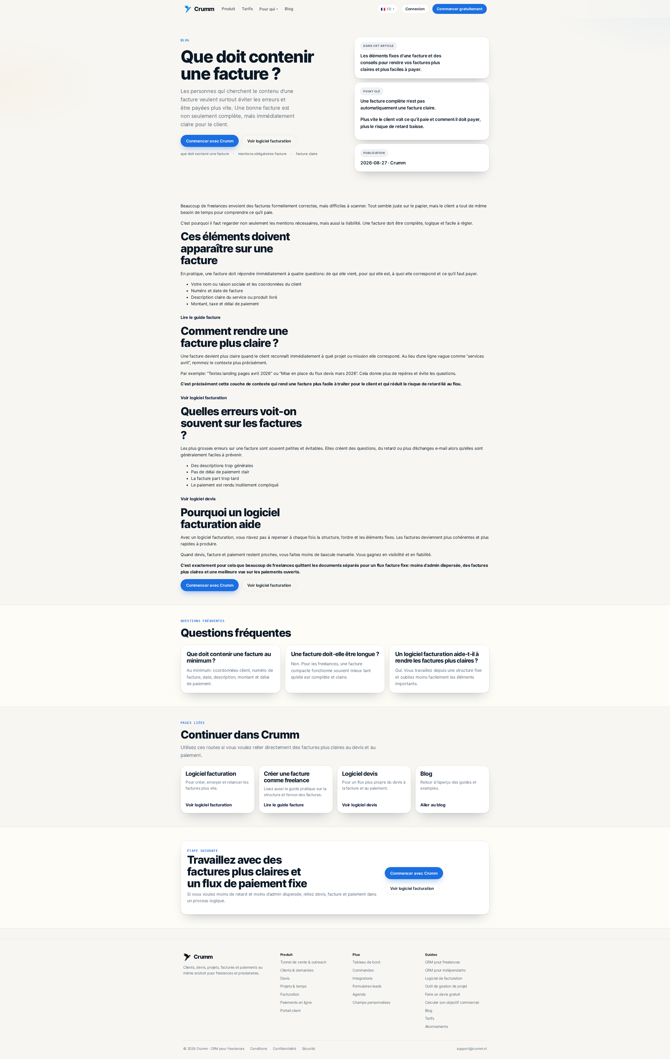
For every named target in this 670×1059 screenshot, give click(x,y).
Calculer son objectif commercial (452, 1002)
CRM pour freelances (442, 962)
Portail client (290, 1010)
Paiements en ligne (296, 1002)
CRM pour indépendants (445, 970)
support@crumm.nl (472, 1048)
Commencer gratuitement (459, 9)
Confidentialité (284, 1048)
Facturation (289, 994)
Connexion (415, 9)
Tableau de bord (366, 962)
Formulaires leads (367, 986)
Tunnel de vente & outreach (303, 962)
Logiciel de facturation (443, 978)
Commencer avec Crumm (209, 140)
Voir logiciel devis (198, 498)
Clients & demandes (297, 970)
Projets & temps (293, 986)
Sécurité (308, 1048)
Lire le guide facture (201, 317)
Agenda (359, 994)
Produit (228, 8)
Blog (289, 8)
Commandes (363, 970)
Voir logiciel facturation (269, 140)
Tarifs (247, 8)
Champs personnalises (371, 1002)
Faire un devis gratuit (442, 994)
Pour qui (268, 9)
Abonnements (436, 1026)
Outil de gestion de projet (446, 986)
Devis (284, 978)
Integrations (362, 978)
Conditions (258, 1048)
